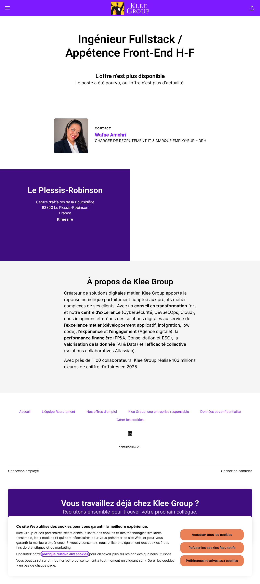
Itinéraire (65, 219)
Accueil (24, 412)
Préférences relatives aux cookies (212, 561)
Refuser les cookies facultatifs (211, 548)
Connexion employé (23, 471)
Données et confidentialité (220, 412)
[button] (252, 8)
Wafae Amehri (110, 135)
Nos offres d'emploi (102, 412)
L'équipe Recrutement (58, 412)
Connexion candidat (236, 471)
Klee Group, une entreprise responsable (158, 412)
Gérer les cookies (130, 420)
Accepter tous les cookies (212, 535)
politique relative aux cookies (65, 554)
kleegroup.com (130, 446)
